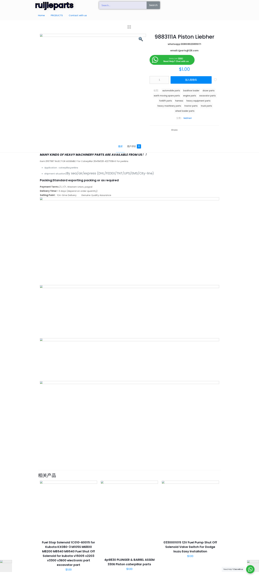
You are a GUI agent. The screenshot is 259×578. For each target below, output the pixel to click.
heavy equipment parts (198, 100)
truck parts (206, 105)
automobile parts (171, 90)
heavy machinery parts (169, 105)
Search (153, 5)
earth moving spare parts (167, 95)
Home (41, 15)
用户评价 (133, 146)
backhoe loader (191, 90)
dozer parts (208, 90)
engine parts (189, 95)
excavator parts (207, 95)
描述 (120, 146)
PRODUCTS (57, 15)
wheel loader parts (184, 111)
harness (179, 100)
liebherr (188, 118)
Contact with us (78, 15)
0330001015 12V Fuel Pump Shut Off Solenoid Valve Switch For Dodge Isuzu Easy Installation (190, 546)
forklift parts (165, 100)
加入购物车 (191, 80)
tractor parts (191, 105)
